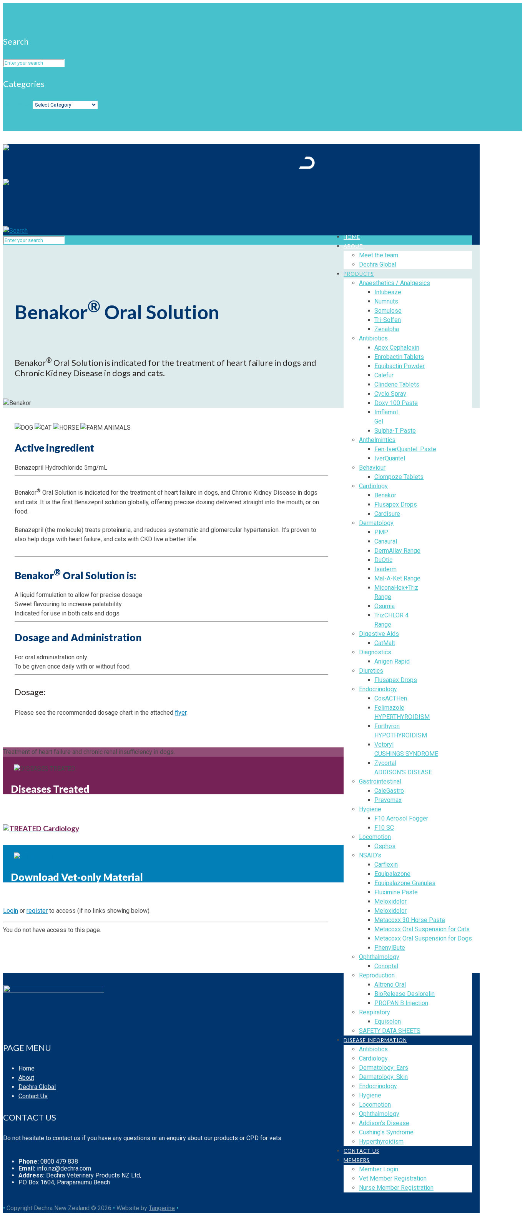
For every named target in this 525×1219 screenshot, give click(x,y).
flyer (180, 712)
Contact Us (33, 1096)
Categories (18, 104)
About (26, 1077)
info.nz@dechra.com (64, 1168)
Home (26, 1068)
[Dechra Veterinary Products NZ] (159, 178)
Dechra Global (37, 1087)
